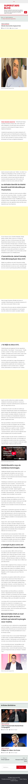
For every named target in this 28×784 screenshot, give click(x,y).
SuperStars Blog (11, 7)
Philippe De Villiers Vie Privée (10, 750)
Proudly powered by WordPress (9, 779)
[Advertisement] (14, 43)
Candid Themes (14, 780)
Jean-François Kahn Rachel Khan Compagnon (12, 726)
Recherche (21, 767)
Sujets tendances (5, 23)
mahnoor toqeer (14, 28)
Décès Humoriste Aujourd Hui (8, 121)
